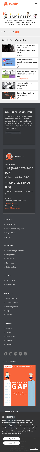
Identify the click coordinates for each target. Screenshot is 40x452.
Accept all (12, 443)
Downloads (10, 263)
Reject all (12, 439)
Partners (9, 341)
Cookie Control (8, 417)
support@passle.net (12, 208)
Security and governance (15, 251)
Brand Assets (10, 337)
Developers (10, 259)
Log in (8, 237)
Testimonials (10, 285)
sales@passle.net (11, 203)
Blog (7, 311)
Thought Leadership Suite (15, 229)
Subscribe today (13, 133)
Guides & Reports (12, 303)
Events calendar (11, 298)
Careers (9, 333)
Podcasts (9, 315)
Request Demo (11, 233)
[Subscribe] (17, 32)
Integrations (10, 255)
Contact (8, 345)
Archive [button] (11, 32)
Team (4, 32)
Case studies (10, 281)
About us (9, 329)
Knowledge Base (12, 307)
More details (34, 449)
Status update (11, 267)
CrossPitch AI (10, 225)
